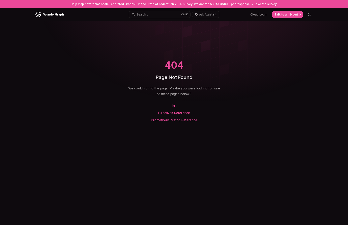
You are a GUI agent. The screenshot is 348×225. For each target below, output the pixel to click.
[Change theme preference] (309, 14)
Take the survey (265, 4)
